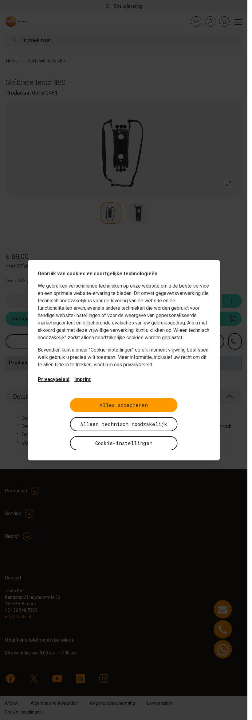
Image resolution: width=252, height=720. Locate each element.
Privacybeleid (53, 379)
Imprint (82, 379)
